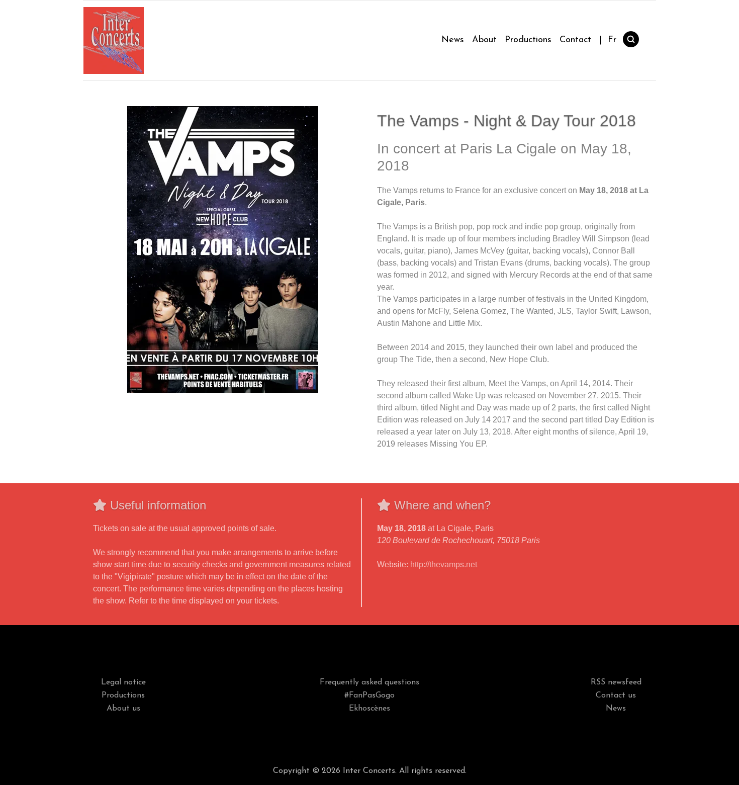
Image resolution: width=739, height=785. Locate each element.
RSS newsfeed (616, 682)
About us (123, 709)
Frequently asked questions (369, 682)
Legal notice (123, 682)
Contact (575, 40)
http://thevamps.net (443, 564)
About (484, 40)
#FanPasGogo (369, 695)
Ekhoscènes (369, 709)
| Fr (607, 40)
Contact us (616, 695)
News (452, 40)
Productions (528, 40)
